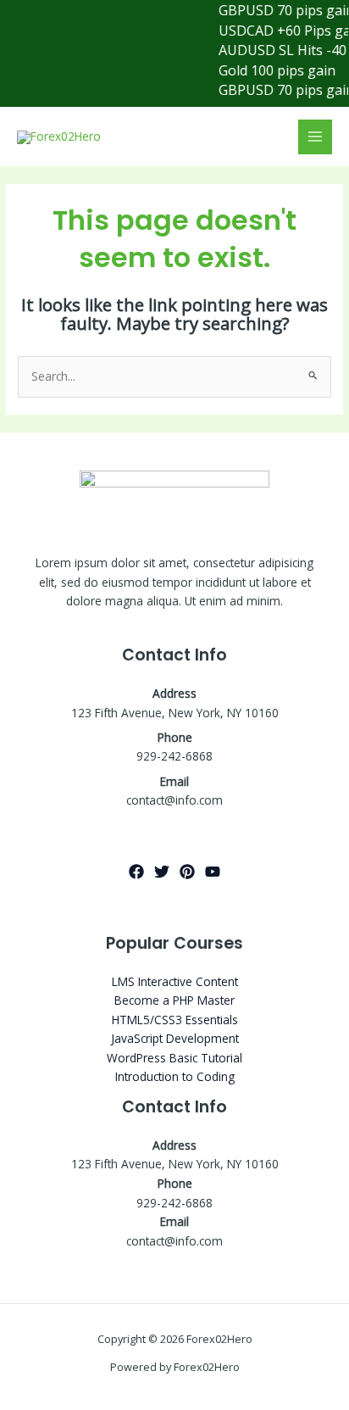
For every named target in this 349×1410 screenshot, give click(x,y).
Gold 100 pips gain (270, 70)
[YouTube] (212, 871)
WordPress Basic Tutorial (174, 1058)
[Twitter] (161, 871)
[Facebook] (136, 871)
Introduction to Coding (175, 1076)
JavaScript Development (175, 1038)
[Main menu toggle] (315, 137)
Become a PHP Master (174, 1000)
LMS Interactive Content (175, 981)
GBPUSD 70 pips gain (279, 10)
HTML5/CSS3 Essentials (175, 1020)
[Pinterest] (187, 871)
